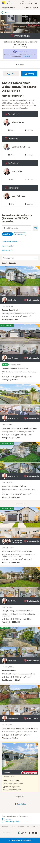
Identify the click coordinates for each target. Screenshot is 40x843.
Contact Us (20, 827)
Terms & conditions (32, 827)
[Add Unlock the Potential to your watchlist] (36, 745)
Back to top (21, 804)
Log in (35, 3)
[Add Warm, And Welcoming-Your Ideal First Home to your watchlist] (38, 386)
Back (6, 12)
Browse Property (8, 7)
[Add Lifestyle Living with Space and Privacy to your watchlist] (38, 569)
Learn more (8, 819)
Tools (34, 7)
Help (13, 827)
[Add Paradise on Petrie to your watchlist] (38, 629)
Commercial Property (11, 241)
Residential (7, 250)
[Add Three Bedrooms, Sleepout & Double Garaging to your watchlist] (38, 687)
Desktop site (5, 827)
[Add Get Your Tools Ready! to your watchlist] (38, 268)
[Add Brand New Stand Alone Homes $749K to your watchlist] (38, 509)
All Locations (19, 234)
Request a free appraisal (21, 840)
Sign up (30, 3)
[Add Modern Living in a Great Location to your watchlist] (38, 326)
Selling (26, 7)
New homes (7, 246)
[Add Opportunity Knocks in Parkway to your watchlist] (38, 444)
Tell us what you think (11, 822)
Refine (7, 234)
